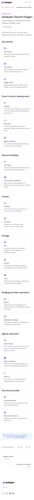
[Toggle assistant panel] (29, 2)
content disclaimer (20, 437)
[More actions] (32, 2)
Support (5, 487)
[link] (17, 52)
